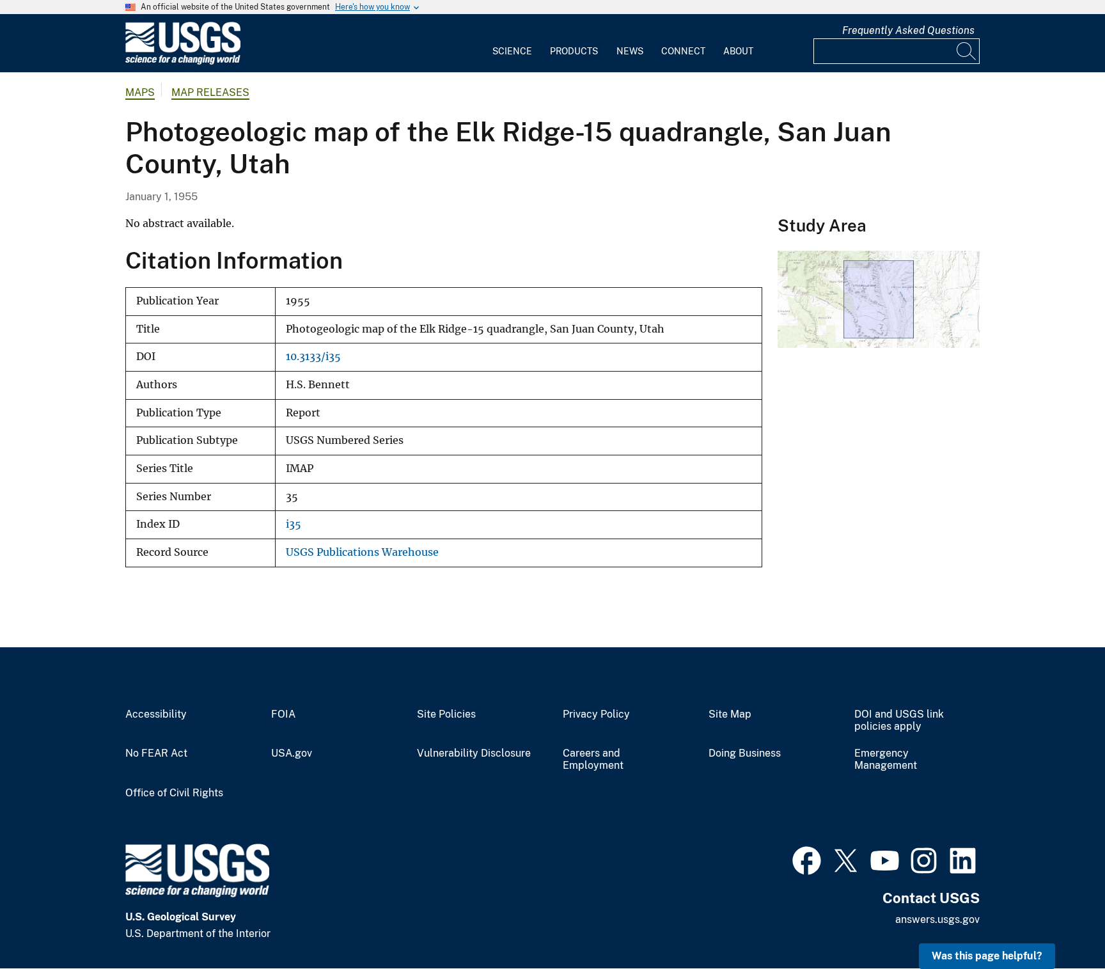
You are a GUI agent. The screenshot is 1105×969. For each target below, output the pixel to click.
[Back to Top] (1058, 922)
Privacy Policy (596, 714)
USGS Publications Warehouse (362, 552)
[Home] (182, 62)
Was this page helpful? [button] (987, 956)
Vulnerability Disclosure (474, 753)
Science (512, 51)
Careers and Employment (593, 759)
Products (574, 51)
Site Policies (446, 714)
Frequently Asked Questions (908, 30)
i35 (293, 524)
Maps (140, 92)
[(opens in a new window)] (807, 859)
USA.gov (291, 753)
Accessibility (156, 714)
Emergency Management (885, 759)
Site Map (730, 714)
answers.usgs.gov (937, 919)
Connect (683, 51)
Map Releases (210, 92)
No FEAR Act (156, 753)
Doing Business (745, 753)
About (738, 51)
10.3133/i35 (313, 357)
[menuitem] (512, 43)
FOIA (283, 714)
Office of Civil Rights (174, 793)
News (629, 51)
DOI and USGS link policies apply (899, 720)
